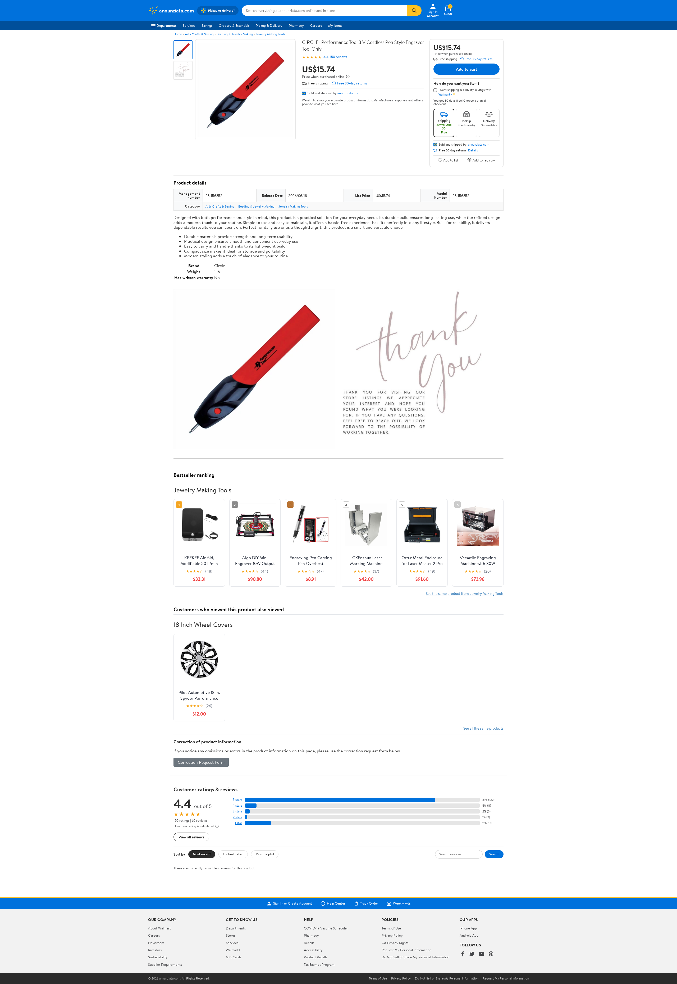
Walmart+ (233, 949)
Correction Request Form (201, 762)
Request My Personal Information (406, 949)
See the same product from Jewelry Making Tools (465, 593)
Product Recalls (315, 957)
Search (494, 854)
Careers (316, 25)
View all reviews (191, 836)
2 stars (237, 817)
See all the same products (483, 728)
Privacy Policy (392, 935)
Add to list (450, 160)
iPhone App (468, 928)
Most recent (202, 854)
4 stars (237, 805)
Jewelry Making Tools (270, 34)
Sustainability (158, 957)
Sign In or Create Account (292, 903)
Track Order (369, 903)
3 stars (237, 811)
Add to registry (484, 160)
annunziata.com (348, 93)
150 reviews (338, 57)
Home (177, 34)
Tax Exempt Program (319, 964)
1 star (238, 823)
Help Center (336, 903)
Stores (230, 935)
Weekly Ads (401, 903)
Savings (207, 25)
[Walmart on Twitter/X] (472, 954)
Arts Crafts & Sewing (199, 34)
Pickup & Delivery (269, 25)
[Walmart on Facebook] (462, 954)
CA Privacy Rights (395, 942)
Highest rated (233, 854)
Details (473, 150)
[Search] (414, 10)
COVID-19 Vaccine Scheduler (326, 928)
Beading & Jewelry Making (235, 34)
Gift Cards (233, 957)
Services (189, 25)
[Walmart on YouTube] (481, 954)
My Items (335, 25)
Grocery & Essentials (234, 25)
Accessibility (313, 949)
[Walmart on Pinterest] (491, 954)
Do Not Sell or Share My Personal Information (416, 957)
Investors (155, 949)
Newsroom (156, 942)
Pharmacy (296, 25)
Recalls (309, 942)
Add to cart (466, 69)
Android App (469, 935)
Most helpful (264, 854)
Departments (166, 25)
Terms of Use (391, 928)
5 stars (237, 800)
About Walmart (159, 928)
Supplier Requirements (165, 964)
